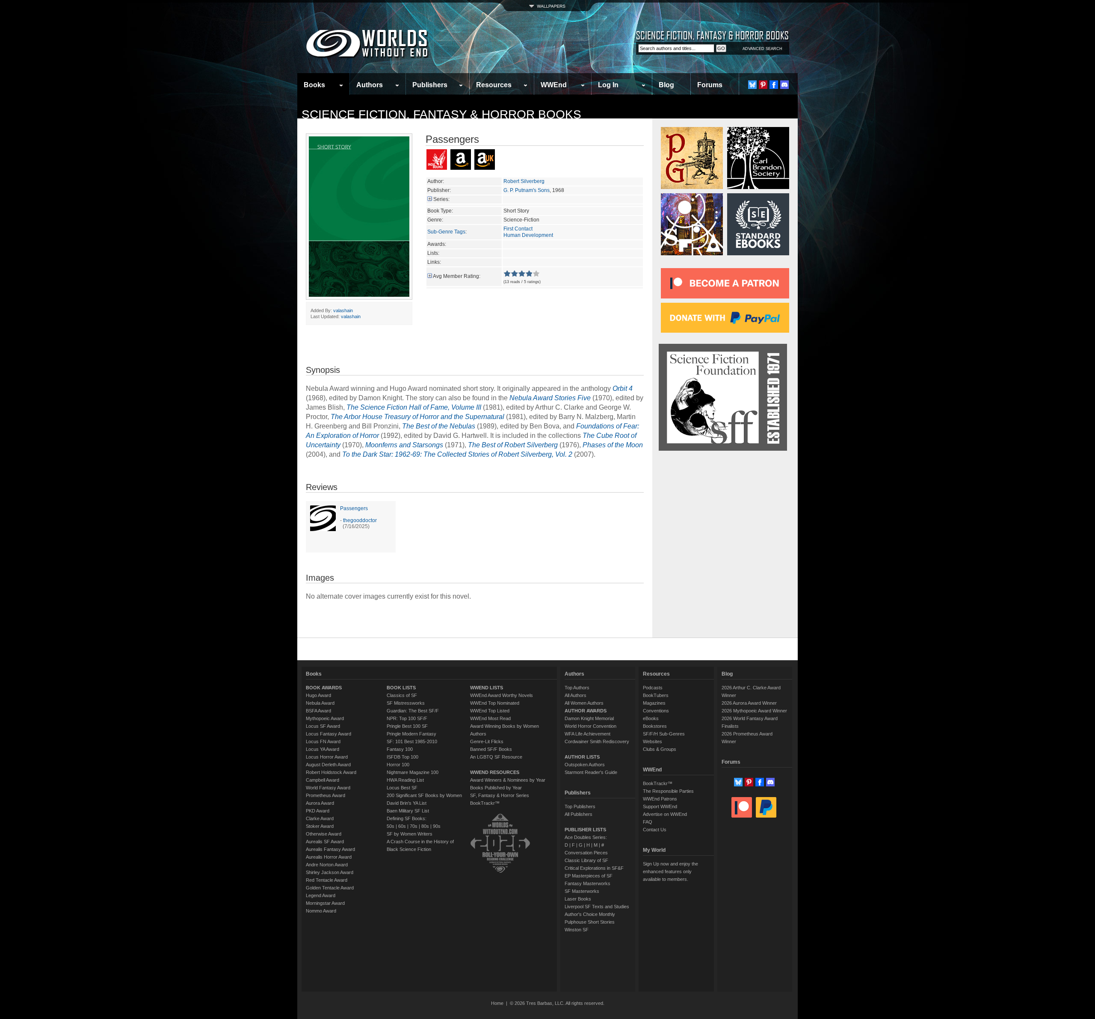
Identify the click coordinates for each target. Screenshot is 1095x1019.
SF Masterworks (582, 891)
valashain (343, 310)
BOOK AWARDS (324, 687)
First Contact (518, 229)
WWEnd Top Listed (489, 710)
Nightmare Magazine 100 (412, 772)
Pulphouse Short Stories (590, 921)
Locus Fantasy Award (328, 733)
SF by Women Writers (409, 833)
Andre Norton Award (327, 864)
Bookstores (655, 726)
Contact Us (654, 829)
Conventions (656, 710)
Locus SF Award (323, 726)
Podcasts (653, 687)
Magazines (654, 703)
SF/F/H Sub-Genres (664, 733)
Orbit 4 (623, 388)
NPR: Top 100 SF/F (407, 718)
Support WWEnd (660, 806)
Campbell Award (322, 780)
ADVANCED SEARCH (762, 49)
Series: (441, 199)
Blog (666, 85)
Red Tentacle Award (326, 880)
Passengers (354, 508)
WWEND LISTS (486, 687)
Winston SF (577, 929)
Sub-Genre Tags (446, 232)
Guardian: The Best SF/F (413, 710)
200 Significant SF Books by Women (424, 795)
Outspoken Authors (585, 764)
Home (497, 1003)
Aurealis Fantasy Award (330, 849)
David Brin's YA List (406, 803)
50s (390, 826)
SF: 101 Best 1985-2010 (412, 741)
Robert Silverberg (524, 181)
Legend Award (320, 895)
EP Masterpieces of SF (589, 875)
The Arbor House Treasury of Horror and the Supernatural (417, 416)
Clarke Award (320, 818)
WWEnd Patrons (660, 798)
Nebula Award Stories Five (550, 398)
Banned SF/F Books (491, 749)
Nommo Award (321, 910)
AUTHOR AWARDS (586, 710)
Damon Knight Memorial (589, 718)
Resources (494, 85)
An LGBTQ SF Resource (496, 756)
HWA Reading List (405, 780)
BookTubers (656, 695)
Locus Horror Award (327, 756)
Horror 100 (398, 764)
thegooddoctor (360, 520)
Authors (369, 85)
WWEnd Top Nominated (494, 703)
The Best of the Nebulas (438, 426)
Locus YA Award (322, 749)
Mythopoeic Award (325, 718)
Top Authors (577, 687)
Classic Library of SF (586, 860)
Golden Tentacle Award (330, 887)
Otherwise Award (323, 833)
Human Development (528, 235)
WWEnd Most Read (490, 718)
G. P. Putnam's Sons (526, 190)
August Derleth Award (328, 764)
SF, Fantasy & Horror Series (499, 795)
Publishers (429, 85)
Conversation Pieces (586, 852)
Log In (608, 85)
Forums (709, 85)
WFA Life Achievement (587, 733)
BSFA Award (318, 710)
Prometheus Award (325, 795)
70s (413, 826)
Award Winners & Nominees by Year (507, 780)
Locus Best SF (402, 787)
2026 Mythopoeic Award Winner (754, 710)
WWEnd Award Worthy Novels (501, 695)
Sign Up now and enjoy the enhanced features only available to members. (670, 871)
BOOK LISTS (401, 687)
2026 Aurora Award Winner (749, 703)
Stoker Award (320, 826)
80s (425, 826)
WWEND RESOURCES (494, 772)
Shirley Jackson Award (329, 872)
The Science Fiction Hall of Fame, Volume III (413, 407)
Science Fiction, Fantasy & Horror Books (441, 114)
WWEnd (554, 85)
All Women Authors (584, 703)
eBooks (651, 718)
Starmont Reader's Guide (591, 772)
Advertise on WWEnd (665, 814)
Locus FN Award (323, 741)
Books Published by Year (496, 787)
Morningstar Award (325, 903)
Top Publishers (580, 806)
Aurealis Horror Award (329, 857)
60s (402, 826)
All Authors (575, 695)
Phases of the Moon (613, 445)
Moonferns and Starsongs (404, 445)
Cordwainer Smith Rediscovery (597, 741)
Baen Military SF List (408, 810)
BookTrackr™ (485, 803)
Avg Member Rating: (456, 276)
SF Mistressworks (406, 703)
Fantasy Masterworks (587, 883)
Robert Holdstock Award (331, 772)
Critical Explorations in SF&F (594, 868)
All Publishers (578, 814)
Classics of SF (402, 695)
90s (437, 826)
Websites (652, 741)
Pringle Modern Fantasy (411, 733)
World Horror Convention (590, 726)
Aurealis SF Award (325, 841)
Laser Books (578, 898)
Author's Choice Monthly (590, 914)
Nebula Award (320, 703)
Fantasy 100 (400, 749)
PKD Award (317, 810)
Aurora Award (320, 803)
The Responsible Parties (668, 791)
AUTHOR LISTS (582, 756)
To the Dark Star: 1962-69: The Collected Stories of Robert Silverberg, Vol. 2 (457, 454)
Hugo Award (318, 695)
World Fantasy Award (328, 787)
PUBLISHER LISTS (585, 829)
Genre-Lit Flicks (486, 741)
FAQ (647, 821)
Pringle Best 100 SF (407, 726)
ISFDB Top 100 (402, 756)
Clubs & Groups (659, 749)
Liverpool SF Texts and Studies (597, 906)
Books (314, 85)
